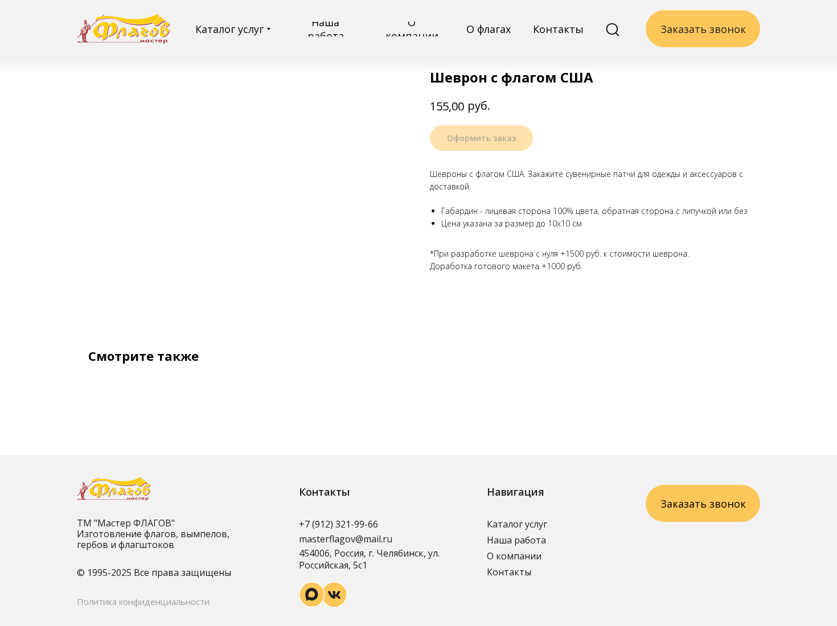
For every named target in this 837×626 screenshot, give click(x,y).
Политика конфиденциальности (143, 601)
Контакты (509, 572)
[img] (123, 29)
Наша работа (516, 540)
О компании (514, 556)
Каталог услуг (517, 524)
